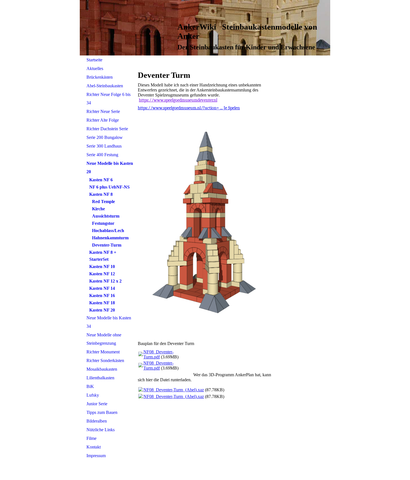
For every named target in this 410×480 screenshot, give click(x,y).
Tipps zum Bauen (101, 412)
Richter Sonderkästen (105, 360)
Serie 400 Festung (102, 154)
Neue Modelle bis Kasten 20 (109, 167)
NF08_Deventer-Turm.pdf (158, 354)
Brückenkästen (99, 77)
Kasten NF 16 (102, 295)
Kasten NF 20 (102, 310)
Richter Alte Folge (102, 120)
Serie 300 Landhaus (104, 146)
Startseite (94, 59)
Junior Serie (96, 403)
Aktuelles (94, 68)
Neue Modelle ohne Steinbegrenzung (103, 339)
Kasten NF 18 (102, 302)
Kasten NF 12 (102, 273)
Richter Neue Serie (103, 111)
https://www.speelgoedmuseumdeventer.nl (178, 100)
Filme (91, 438)
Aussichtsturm (105, 216)
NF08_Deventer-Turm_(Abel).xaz (173, 389)
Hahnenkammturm (110, 237)
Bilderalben (96, 421)
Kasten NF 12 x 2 (105, 281)
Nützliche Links (100, 429)
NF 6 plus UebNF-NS (109, 187)
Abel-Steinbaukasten (104, 85)
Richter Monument (103, 351)
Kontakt (93, 447)
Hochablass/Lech (108, 230)
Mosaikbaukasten (101, 369)
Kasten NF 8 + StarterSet (102, 256)
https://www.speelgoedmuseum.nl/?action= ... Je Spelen (189, 107)
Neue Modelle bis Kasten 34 (108, 322)
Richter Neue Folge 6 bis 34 (108, 98)
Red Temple (103, 201)
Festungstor (103, 223)
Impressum (96, 455)
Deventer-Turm (106, 245)
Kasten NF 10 (102, 266)
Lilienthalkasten (100, 377)
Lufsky (92, 395)
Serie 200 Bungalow (104, 137)
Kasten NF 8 (101, 194)
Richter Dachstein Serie (107, 128)
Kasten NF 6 (101, 179)
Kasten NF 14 (102, 288)
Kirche (98, 208)
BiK (90, 386)
